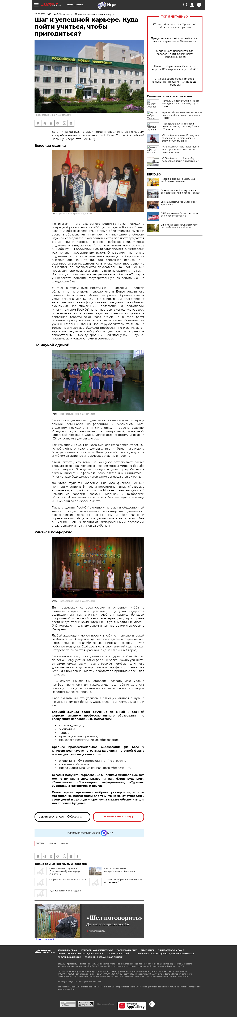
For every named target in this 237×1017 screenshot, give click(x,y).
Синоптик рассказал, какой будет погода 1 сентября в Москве (179, 226)
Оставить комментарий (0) (118, 817)
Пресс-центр (147, 950)
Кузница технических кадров (65, 890)
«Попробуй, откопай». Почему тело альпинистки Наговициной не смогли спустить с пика (181, 138)
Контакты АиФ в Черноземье (97, 950)
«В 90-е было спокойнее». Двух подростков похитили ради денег (180, 159)
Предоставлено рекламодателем (53, 115)
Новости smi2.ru (46, 939)
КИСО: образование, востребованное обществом (119, 869)
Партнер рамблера (105, 1004)
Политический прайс (69, 957)
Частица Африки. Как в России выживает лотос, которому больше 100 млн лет (181, 126)
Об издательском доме (171, 950)
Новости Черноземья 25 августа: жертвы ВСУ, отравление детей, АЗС (174, 68)
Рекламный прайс (67, 950)
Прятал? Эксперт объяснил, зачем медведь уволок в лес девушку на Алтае (180, 103)
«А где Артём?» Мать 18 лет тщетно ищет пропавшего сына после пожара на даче (181, 149)
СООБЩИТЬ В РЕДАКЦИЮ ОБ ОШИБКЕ (103, 957)
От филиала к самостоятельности (67, 879)
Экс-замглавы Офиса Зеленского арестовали (179, 203)
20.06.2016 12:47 (43, 14)
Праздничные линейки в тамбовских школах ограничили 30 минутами (174, 40)
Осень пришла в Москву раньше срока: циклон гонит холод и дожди (180, 191)
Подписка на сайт (127, 950)
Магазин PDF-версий (118, 954)
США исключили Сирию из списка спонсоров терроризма (179, 214)
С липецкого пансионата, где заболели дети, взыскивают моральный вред (174, 54)
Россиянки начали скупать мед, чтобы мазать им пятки (178, 180)
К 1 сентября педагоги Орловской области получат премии (175, 26)
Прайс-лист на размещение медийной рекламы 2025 (165, 954)
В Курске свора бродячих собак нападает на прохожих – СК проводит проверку (175, 81)
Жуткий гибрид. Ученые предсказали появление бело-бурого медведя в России (182, 115)
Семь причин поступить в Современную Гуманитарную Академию (65, 871)
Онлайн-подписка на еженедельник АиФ (80, 954)
